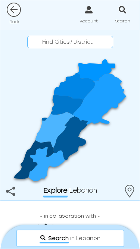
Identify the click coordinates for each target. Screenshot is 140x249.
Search (122, 21)
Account (89, 21)
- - (70, 216)
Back (14, 21)
